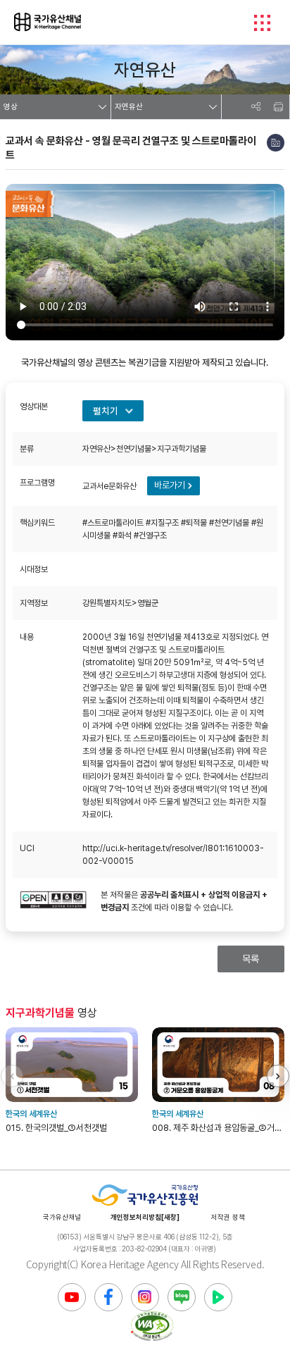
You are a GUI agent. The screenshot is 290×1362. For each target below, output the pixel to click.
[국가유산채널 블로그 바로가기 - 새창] (181, 1297)
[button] (278, 1076)
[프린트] (278, 106)
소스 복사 (275, 142)
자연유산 (129, 106)
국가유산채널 (62, 1217)
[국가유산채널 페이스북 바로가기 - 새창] (108, 1297)
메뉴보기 (262, 22)
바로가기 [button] (169, 485)
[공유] (255, 106)
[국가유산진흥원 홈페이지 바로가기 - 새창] (145, 1195)
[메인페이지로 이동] (47, 22)
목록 (250, 959)
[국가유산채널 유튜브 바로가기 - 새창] (71, 1297)
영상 (11, 106)
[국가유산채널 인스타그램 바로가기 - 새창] (145, 1297)
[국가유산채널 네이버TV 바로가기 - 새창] (218, 1297)
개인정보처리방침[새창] (145, 1217)
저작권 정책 (228, 1217)
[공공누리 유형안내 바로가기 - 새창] (53, 901)
